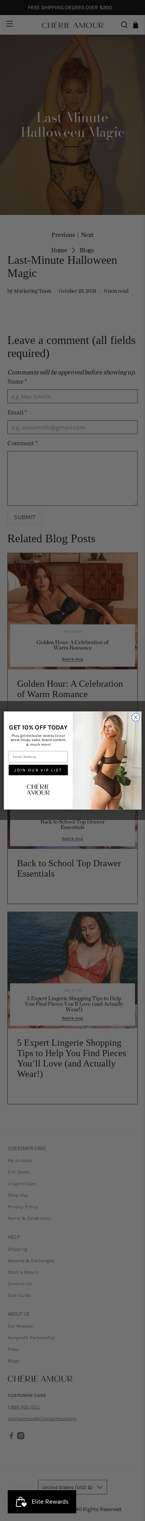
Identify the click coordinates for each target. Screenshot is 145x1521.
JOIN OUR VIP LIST (38, 770)
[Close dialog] (135, 717)
